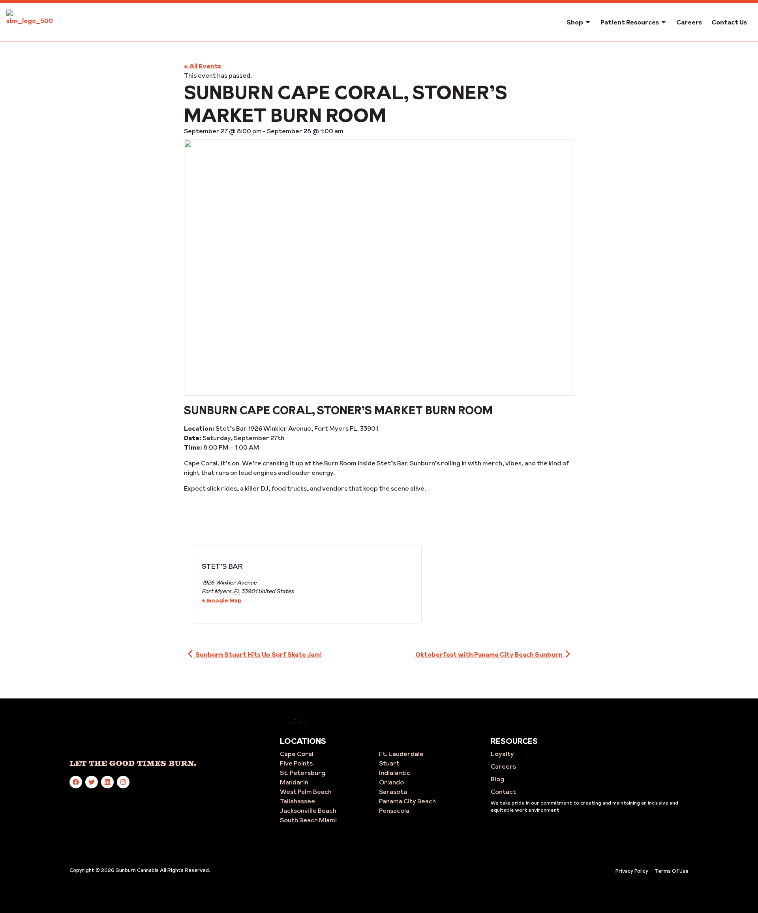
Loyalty (502, 753)
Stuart (389, 763)
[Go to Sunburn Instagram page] (123, 782)
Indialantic (394, 772)
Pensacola (394, 810)
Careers (689, 22)
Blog (497, 779)
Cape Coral (296, 753)
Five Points (296, 763)
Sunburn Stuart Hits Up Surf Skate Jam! (258, 654)
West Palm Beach (306, 791)
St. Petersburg (302, 772)
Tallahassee (297, 801)
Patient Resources (629, 22)
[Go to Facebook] (75, 782)
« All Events (202, 66)
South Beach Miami (308, 820)
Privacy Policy (631, 870)
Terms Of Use (672, 870)
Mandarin (294, 782)
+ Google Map (222, 600)
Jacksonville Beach (308, 810)
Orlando (391, 782)
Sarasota (393, 791)
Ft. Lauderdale (401, 753)
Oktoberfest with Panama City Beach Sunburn (489, 654)
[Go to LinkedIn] (107, 782)
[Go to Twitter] (91, 782)
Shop (575, 22)
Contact (503, 791)
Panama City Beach (407, 801)
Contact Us (729, 22)
